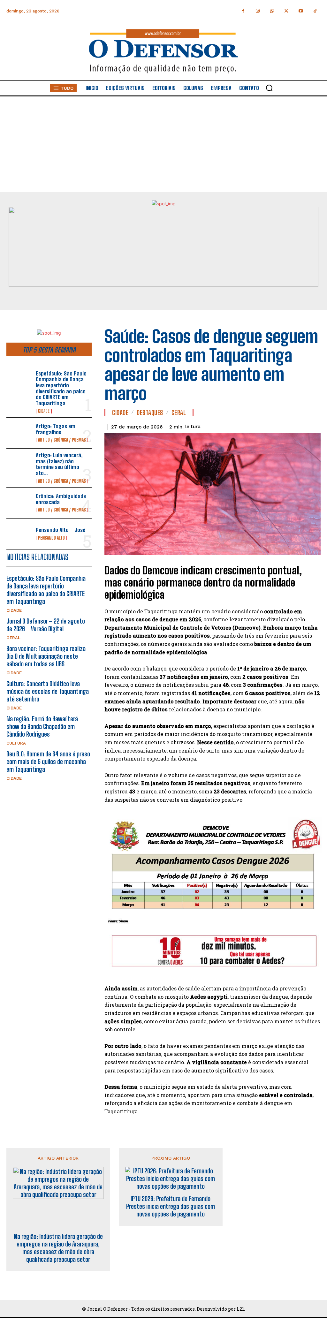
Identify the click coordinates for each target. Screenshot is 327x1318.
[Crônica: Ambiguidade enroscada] (19, 502)
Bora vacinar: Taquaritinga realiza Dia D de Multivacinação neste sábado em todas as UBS (46, 656)
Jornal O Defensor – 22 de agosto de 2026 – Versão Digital (45, 624)
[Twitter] (286, 11)
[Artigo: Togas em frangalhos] (19, 432)
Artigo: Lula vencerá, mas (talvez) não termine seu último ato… (59, 464)
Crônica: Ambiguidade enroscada (61, 499)
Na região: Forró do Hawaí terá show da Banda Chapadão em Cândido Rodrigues (42, 726)
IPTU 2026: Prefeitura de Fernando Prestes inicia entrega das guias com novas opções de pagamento (170, 1206)
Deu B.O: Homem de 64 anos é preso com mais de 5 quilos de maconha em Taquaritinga (48, 761)
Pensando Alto (51, 538)
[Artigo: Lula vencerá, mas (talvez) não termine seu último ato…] (19, 463)
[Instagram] (257, 11)
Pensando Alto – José (60, 529)
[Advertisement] (163, 144)
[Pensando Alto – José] (19, 533)
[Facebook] (243, 11)
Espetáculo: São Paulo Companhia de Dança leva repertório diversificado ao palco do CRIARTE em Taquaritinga (61, 388)
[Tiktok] (315, 11)
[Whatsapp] (272, 11)
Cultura (16, 743)
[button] (269, 87)
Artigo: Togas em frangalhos (55, 429)
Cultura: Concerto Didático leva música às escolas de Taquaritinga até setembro (47, 691)
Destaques (150, 412)
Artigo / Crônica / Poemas (62, 440)
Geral (13, 638)
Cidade (43, 411)
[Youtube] (300, 11)
